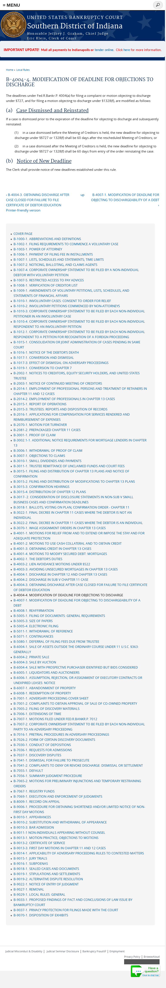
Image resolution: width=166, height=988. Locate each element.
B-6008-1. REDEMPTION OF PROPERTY (42, 693)
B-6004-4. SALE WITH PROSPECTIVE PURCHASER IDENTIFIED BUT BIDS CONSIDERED (76, 667)
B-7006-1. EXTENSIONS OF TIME (37, 714)
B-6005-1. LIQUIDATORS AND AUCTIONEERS (46, 672)
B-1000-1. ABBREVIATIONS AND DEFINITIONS (47, 239)
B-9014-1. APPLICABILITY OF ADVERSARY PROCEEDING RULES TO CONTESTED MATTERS (79, 853)
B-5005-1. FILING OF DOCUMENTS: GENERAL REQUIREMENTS (59, 615)
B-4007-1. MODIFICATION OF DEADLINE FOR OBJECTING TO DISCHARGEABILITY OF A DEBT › (125, 200)
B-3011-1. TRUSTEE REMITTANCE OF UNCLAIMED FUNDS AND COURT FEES (69, 466)
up (82, 195)
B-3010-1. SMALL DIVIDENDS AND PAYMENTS (47, 461)
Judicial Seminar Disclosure (63, 951)
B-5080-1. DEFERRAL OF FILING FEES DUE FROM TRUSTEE (56, 641)
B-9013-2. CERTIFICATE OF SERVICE (39, 843)
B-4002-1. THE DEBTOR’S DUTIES (38, 559)
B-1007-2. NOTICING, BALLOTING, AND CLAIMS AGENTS (55, 264)
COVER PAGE (23, 233)
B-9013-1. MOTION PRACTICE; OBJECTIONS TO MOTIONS (56, 837)
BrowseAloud (152, 956)
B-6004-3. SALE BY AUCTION (35, 662)
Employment (117, 951)
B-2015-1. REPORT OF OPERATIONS (40, 404)
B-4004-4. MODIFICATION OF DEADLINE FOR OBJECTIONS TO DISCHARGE (68, 595)
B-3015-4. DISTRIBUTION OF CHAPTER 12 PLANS (50, 492)
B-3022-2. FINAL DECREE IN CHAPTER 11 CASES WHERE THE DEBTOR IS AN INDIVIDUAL (78, 523)
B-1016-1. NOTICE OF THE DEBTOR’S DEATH (46, 352)
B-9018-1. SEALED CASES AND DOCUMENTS (46, 868)
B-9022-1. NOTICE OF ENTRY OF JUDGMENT (46, 884)
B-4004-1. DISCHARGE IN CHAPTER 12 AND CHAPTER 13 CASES (60, 574)
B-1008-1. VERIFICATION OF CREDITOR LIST (46, 285)
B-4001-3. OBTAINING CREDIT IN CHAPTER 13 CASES (52, 548)
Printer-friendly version (23, 210)
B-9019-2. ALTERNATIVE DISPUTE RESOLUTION (48, 879)
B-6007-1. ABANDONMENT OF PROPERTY (45, 688)
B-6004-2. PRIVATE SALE (31, 657)
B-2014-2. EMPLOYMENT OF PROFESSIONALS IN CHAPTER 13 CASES (64, 399)
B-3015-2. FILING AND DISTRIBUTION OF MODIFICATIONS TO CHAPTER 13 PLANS (74, 481)
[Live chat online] (146, 971)
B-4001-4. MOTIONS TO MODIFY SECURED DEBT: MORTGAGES (60, 554)
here (126, 50)
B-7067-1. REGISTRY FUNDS (34, 791)
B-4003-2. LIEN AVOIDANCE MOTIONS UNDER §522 (52, 564)
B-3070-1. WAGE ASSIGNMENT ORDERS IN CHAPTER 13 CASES (60, 528)
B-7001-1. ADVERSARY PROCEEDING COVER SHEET (51, 698)
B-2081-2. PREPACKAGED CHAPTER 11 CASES (47, 430)
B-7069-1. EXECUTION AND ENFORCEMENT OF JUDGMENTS (58, 796)
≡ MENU (11, 5)
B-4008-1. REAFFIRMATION (34, 610)
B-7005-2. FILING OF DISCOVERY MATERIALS (46, 708)
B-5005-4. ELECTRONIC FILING (36, 626)
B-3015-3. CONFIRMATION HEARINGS (41, 486)
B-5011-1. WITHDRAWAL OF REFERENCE (43, 631)
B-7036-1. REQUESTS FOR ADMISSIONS (43, 750)
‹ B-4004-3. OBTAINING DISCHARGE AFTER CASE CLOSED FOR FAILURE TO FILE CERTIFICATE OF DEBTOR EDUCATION (37, 200)
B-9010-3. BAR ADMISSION (34, 827)
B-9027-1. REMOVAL (29, 889)
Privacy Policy (132, 956)
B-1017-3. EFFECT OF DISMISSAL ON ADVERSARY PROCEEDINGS (61, 363)
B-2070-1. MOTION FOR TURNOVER (40, 424)
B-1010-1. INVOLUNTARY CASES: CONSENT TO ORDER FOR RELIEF (62, 301)
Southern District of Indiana (75, 26)
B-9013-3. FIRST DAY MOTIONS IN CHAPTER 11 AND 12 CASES (60, 848)
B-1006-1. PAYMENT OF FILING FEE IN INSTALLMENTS (53, 254)
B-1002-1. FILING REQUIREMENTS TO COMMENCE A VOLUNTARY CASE (66, 244)
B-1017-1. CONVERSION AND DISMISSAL (44, 357)
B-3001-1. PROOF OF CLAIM (35, 435)
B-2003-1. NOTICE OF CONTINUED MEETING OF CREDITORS (58, 383)
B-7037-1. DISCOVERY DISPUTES (37, 755)
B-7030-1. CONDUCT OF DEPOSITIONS (42, 745)
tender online (104, 50)
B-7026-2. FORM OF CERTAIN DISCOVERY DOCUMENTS (54, 739)
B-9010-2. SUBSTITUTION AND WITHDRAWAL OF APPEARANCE (60, 822)
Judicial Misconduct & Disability (23, 951)
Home (9, 69)
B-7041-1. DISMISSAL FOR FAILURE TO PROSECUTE (51, 760)
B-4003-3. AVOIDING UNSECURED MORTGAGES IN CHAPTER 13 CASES (66, 569)
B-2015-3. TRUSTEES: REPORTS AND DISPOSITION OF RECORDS (60, 409)
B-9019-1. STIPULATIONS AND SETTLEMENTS (47, 874)
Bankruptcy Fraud (94, 951)
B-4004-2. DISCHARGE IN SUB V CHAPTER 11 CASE (51, 579)
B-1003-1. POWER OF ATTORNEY (38, 249)
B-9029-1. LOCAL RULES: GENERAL (39, 894)
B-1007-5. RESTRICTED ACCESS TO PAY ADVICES (49, 280)
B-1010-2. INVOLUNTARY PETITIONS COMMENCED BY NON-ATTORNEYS (67, 306)
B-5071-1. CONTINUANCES (33, 636)
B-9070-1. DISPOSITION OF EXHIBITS (41, 915)
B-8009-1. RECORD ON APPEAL (37, 801)
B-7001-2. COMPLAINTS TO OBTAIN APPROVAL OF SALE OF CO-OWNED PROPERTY (75, 703)
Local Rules (23, 69)
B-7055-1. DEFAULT (28, 770)
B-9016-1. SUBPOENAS (31, 863)
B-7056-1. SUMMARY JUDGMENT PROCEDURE (48, 776)
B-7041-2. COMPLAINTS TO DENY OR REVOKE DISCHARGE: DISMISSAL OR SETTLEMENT (78, 765)
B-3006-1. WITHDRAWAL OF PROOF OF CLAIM (48, 450)
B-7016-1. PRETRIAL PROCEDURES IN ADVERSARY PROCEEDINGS (61, 734)
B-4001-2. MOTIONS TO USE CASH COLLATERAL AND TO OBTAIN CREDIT (68, 543)
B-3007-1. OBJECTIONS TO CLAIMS (39, 455)
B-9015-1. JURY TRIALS (30, 858)
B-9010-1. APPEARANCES (32, 817)
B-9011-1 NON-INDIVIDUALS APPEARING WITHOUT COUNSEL (59, 832)
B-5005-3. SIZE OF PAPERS (33, 621)
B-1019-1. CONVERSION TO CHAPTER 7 (43, 368)
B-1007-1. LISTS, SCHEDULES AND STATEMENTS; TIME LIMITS (59, 259)
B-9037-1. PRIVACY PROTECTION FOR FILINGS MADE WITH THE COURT (66, 910)
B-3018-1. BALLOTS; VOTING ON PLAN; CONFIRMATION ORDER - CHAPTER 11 (71, 507)
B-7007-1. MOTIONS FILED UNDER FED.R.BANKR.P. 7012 (55, 719)
